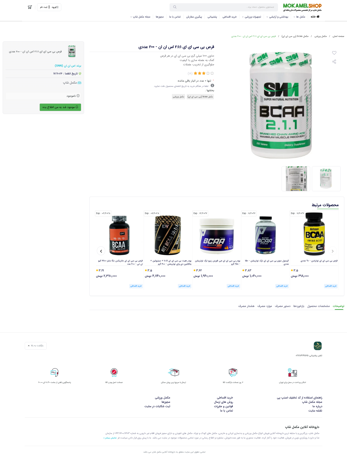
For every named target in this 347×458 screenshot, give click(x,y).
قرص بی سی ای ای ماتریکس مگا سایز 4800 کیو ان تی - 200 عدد (120, 262)
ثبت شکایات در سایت (157, 406)
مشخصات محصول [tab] (318, 306)
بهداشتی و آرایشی (278, 17)
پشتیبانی (212, 17)
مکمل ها (300, 17)
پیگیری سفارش (194, 17)
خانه (313, 17)
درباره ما (317, 406)
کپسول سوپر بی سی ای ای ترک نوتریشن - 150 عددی (267, 262)
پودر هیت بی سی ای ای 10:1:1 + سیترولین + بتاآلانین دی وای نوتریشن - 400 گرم (170, 262)
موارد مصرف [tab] (264, 306)
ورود (54, 7)
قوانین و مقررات (223, 406)
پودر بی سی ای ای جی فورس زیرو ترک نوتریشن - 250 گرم (217, 262)
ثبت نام (43, 7)
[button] (333, 250)
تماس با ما (175, 17)
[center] (175, 7)
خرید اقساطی (229, 17)
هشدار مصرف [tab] (246, 306)
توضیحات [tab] (338, 306)
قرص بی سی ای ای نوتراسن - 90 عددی (319, 260)
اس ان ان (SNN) (65, 66)
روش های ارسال (223, 402)
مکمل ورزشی (320, 36)
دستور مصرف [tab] (282, 306)
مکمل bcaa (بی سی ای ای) (295, 36)
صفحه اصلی (338, 36)
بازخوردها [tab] (298, 306)
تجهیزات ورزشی (253, 17)
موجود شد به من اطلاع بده (59, 107)
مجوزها (160, 17)
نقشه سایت (315, 410)
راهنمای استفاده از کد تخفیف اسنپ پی (299, 397)
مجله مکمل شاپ (141, 17)
